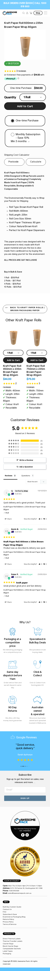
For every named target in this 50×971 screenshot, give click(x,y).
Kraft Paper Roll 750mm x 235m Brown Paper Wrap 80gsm (36, 370)
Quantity (10, 97)
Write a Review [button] (26, 460)
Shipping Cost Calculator (16, 155)
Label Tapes (7, 951)
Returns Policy (8, 919)
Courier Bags (8, 943)
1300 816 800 (14, 891)
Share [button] (9, 519)
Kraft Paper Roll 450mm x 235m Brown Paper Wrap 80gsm (12, 370)
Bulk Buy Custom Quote (12, 907)
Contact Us (7, 909)
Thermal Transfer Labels (12, 941)
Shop (38, 13)
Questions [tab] (25, 475)
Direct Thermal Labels (11, 938)
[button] (40, 519)
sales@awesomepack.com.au (19, 893)
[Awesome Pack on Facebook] (23, 834)
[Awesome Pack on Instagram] (27, 834)
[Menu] (45, 13)
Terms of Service (9, 924)
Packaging (7, 953)
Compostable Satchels (12, 948)
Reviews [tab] (8, 475)
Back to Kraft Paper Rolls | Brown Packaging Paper (27, 308)
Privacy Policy (8, 922)
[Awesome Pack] (25, 821)
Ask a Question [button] (26, 466)
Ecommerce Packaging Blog (14, 917)
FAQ (4, 912)
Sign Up (25, 798)
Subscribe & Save (10, 914)
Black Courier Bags (10, 946)
